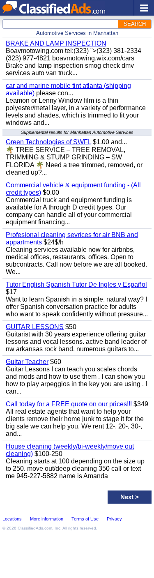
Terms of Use (85, 518)
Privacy (114, 518)
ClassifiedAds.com (35, 528)
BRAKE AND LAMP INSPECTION (56, 43)
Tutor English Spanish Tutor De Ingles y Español (76, 284)
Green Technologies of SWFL (48, 141)
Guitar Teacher (27, 361)
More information (46, 518)
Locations (12, 518)
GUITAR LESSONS (35, 326)
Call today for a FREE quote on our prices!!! (69, 404)
